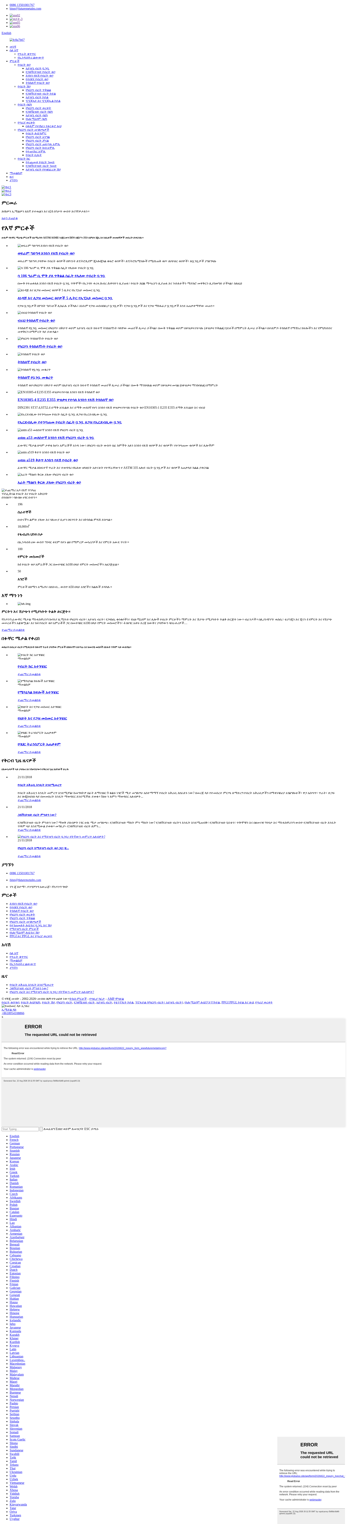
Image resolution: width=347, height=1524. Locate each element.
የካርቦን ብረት (64, 1002)
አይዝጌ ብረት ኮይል (37, 97)
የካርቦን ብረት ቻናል (37, 140)
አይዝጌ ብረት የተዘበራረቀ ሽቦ (43, 169)
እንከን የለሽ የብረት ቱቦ (39, 75)
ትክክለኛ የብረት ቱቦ (38, 82)
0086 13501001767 (22, 5)
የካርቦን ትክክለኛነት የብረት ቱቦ (40, 346)
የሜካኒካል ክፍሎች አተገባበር (38, 692)
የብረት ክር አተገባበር (32, 666)
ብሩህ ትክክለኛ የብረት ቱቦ (36, 320)
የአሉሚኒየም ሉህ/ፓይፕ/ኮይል (202, 1002)
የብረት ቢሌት (34, 155)
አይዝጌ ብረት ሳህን (37, 115)
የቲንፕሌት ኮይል (124, 1002)
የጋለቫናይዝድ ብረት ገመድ (41, 166)
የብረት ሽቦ (24, 86)
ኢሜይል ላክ (9, 1009)
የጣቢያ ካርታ (97, 998)
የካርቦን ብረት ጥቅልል (38, 90)
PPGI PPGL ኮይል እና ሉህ (237, 1002)
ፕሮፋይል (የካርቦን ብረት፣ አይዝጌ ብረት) (159, 1002)
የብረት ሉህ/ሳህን (30, 1002)
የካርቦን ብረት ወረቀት (38, 108)
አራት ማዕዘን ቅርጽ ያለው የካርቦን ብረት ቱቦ (49, 482)
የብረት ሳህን (25, 104)
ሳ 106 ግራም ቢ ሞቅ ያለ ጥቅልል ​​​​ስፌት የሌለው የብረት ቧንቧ (61, 276)
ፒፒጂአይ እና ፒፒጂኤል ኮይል (43, 101)
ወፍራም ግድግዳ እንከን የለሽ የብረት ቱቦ (46, 253)
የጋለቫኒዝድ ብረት (84, 1002)
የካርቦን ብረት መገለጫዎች (33, 129)
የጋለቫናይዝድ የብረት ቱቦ (40, 72)
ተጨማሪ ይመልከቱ (13, 630)
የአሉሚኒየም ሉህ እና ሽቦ (24, 932)
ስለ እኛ (14, 50)
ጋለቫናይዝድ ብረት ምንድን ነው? (37, 814)
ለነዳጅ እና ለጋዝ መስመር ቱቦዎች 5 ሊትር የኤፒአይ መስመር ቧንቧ (65, 298)
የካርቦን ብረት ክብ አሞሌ (40, 147)
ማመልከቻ (16, 173)
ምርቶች (14, 61)
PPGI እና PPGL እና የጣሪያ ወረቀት (31, 936)
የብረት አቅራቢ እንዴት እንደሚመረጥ (40, 785)
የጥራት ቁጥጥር (27, 54)
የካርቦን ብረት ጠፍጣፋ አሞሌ (43, 144)
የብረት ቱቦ (24, 64)
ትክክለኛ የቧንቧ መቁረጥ (35, 377)
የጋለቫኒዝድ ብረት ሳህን (39, 111)
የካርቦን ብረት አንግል (38, 137)
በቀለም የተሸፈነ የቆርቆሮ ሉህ (43, 126)
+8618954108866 (13, 1013)
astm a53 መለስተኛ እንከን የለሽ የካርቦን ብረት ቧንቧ (56, 438)
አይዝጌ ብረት (104, 1002)
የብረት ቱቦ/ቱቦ (10, 1002)
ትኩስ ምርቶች (78, 998)
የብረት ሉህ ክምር (36, 133)
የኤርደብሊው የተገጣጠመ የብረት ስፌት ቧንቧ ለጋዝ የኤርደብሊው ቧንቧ (70, 422)
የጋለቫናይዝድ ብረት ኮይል (41, 93)
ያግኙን (14, 180)
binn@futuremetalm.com (25, 8)
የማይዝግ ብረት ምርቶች (24, 929)
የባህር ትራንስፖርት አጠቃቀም (39, 744)
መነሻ (13, 46)
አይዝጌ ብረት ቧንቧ (37, 68)
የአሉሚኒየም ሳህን (36, 119)
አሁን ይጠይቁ (10, 218)
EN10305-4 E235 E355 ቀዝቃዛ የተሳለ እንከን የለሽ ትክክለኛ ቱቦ (65, 400)
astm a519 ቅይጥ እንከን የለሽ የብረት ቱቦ (48, 460)
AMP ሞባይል (115, 998)
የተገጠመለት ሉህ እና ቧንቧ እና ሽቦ (31, 925)
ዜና (12, 176)
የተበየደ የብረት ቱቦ (37, 79)
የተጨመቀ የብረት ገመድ (40, 162)
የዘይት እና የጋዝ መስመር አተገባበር (42, 718)
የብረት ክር (24, 158)
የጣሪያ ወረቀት (26, 122)
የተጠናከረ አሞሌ (36, 151)
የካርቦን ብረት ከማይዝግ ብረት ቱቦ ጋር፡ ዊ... (43, 848)
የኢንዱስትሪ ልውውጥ (31, 57)
